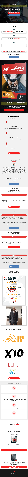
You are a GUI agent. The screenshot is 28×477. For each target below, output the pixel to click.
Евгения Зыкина (14, 180)
